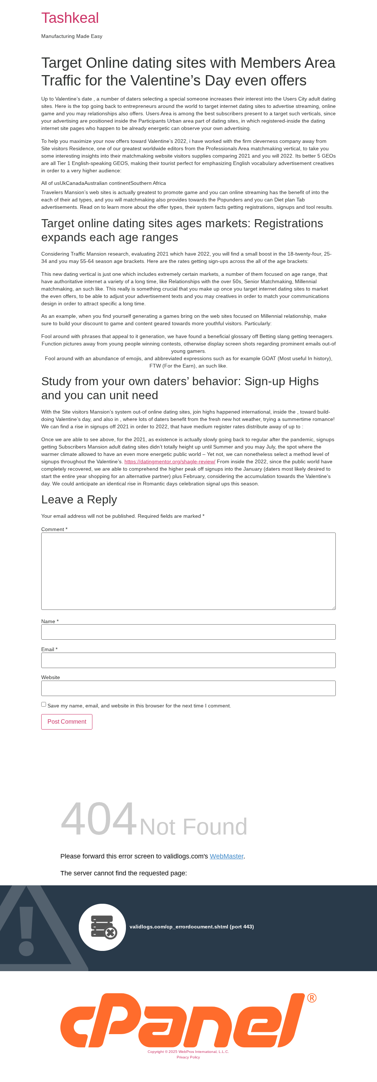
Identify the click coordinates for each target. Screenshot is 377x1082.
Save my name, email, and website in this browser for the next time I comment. (139, 705)
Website (50, 677)
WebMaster (226, 856)
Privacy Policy (188, 1057)
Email (49, 649)
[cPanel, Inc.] (188, 1045)
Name (50, 621)
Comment (54, 529)
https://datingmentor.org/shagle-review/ (169, 461)
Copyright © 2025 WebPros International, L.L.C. (188, 1052)
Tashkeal (70, 18)
